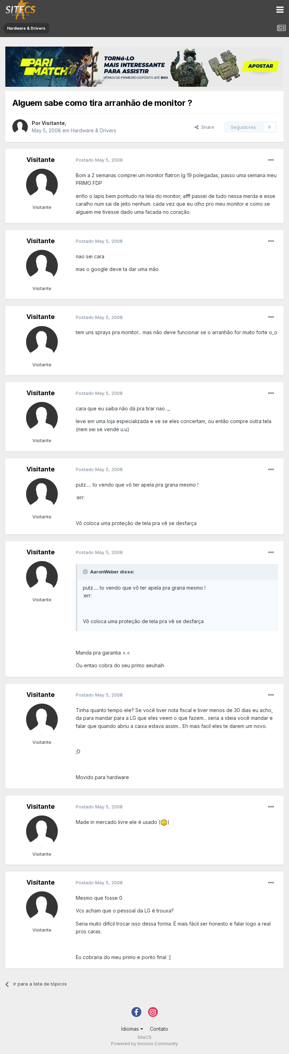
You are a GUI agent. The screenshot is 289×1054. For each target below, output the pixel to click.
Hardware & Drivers (93, 130)
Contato (159, 1029)
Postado (99, 160)
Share (206, 127)
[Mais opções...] (271, 160)
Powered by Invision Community (144, 1043)
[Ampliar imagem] (163, 822)
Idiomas (130, 1029)
